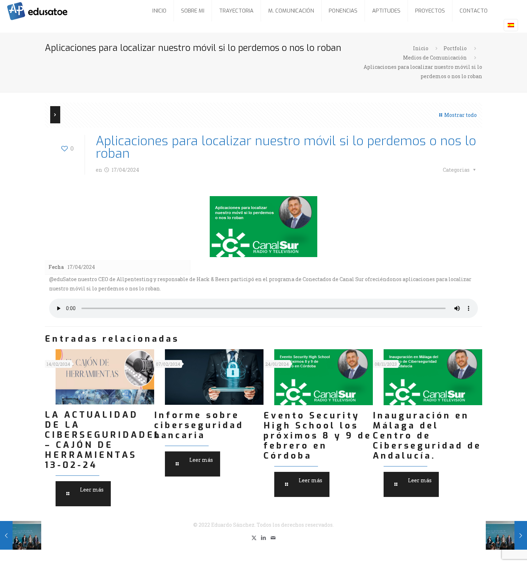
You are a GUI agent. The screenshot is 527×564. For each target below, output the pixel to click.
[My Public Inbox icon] (273, 537)
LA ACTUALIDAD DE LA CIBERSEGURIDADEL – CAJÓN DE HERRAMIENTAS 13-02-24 (103, 440)
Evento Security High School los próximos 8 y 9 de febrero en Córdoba (318, 435)
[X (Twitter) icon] (254, 537)
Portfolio (455, 48)
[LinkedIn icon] (263, 537)
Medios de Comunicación (435, 57)
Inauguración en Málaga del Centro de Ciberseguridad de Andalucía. (427, 435)
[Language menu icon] (511, 25)
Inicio (420, 48)
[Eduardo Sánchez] (55, 11)
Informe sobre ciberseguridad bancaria (199, 425)
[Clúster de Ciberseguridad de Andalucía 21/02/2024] (20, 535)
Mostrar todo (460, 115)
